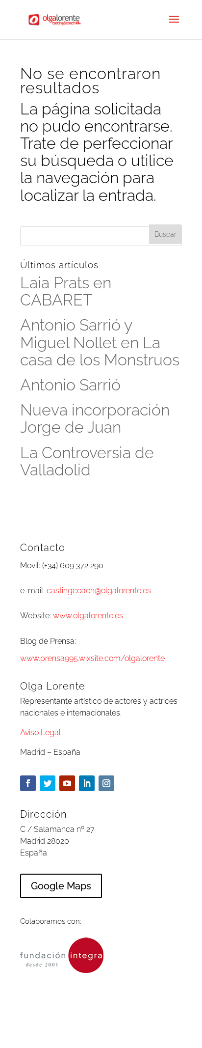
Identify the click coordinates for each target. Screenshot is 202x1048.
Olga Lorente (125, 1031)
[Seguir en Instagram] (106, 783)
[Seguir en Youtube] (67, 783)
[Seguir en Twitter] (47, 783)
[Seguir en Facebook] (28, 783)
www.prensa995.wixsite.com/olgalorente (92, 658)
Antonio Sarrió (70, 385)
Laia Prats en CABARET (65, 291)
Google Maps (61, 886)
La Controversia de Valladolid (87, 461)
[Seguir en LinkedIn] (87, 783)
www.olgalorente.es (88, 615)
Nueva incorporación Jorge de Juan (95, 418)
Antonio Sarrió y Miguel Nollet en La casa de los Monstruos (99, 342)
